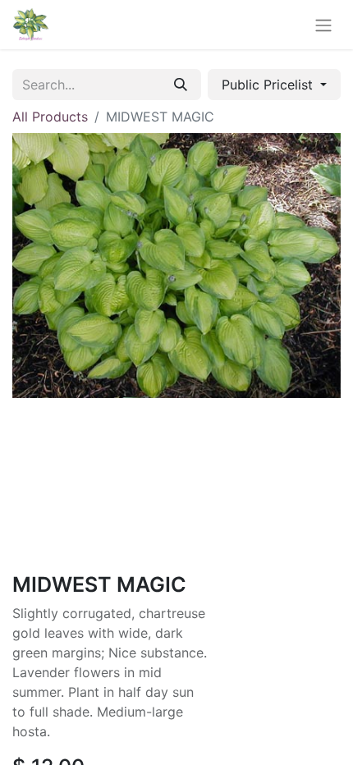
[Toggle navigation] (323, 25)
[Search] (180, 84)
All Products (50, 116)
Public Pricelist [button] (269, 84)
